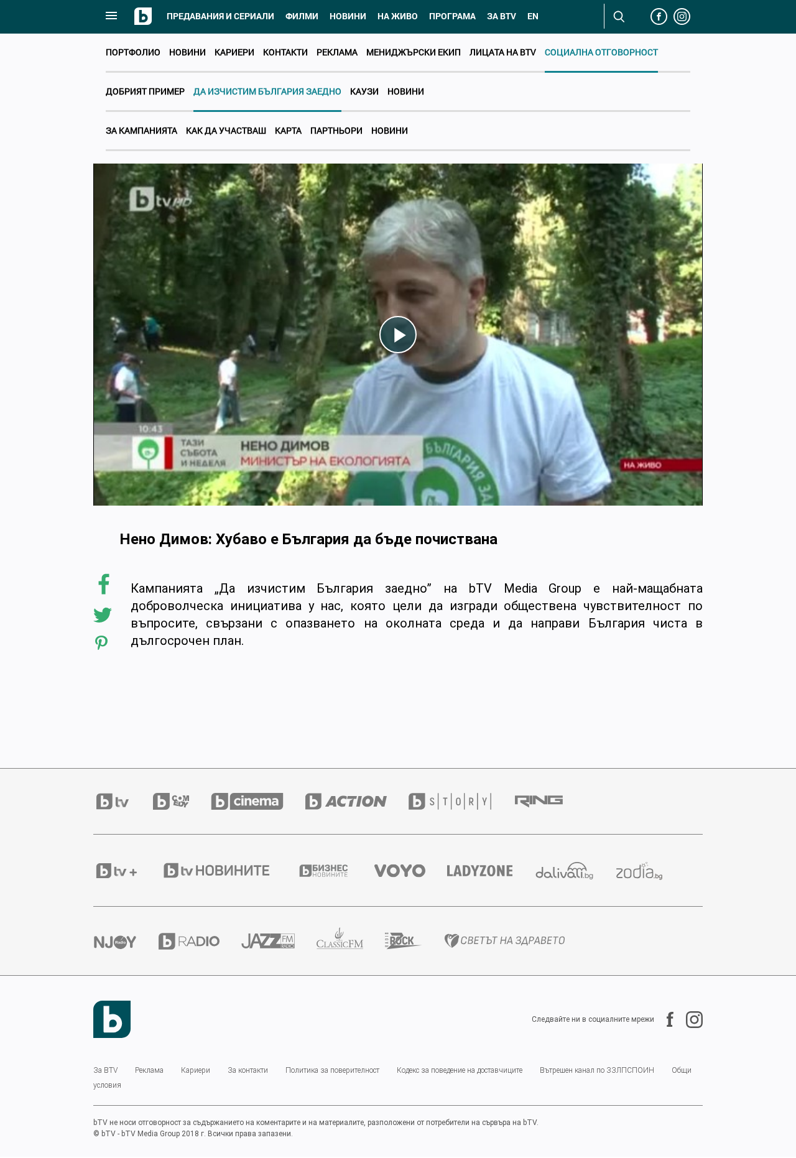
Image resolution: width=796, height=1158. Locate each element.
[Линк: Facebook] (663, 1019)
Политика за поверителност (332, 1070)
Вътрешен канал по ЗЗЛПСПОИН (597, 1070)
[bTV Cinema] (258, 801)
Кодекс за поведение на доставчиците (459, 1070)
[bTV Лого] (112, 1019)
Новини (348, 16)
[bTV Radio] (200, 941)
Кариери (234, 52)
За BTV (105, 1070)
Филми (301, 16)
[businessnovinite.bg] (334, 870)
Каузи (364, 91)
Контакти (285, 52)
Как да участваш (226, 130)
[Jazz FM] (279, 940)
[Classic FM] (351, 941)
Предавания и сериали (220, 16)
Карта (288, 130)
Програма (452, 16)
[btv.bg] (123, 801)
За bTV (501, 16)
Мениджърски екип (413, 52)
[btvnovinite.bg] (228, 870)
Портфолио (133, 52)
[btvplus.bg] (127, 870)
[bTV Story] (461, 801)
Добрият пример (145, 91)
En (533, 16)
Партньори (336, 130)
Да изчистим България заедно (267, 91)
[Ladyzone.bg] (490, 870)
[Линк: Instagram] (688, 1019)
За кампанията (141, 130)
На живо (397, 16)
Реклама (337, 52)
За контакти (248, 1070)
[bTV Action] (357, 801)
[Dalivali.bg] (575, 870)
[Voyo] (410, 870)
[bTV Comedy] (182, 801)
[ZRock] (414, 941)
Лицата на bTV (503, 52)
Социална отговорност (601, 52)
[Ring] (549, 801)
